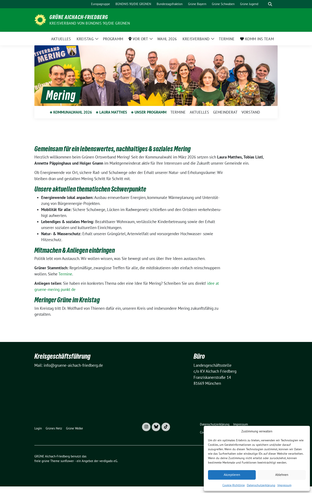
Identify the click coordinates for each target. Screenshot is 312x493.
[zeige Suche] (270, 4)
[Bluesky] (156, 427)
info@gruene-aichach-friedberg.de (73, 365)
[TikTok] (166, 427)
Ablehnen (281, 475)
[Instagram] (146, 427)
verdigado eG (108, 461)
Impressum (284, 485)
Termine (65, 273)
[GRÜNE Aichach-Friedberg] (40, 19)
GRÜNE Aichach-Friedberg (78, 17)
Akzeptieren (232, 475)
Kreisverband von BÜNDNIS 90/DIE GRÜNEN (89, 23)
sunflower (67, 461)
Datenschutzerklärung (261, 485)
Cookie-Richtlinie (233, 485)
